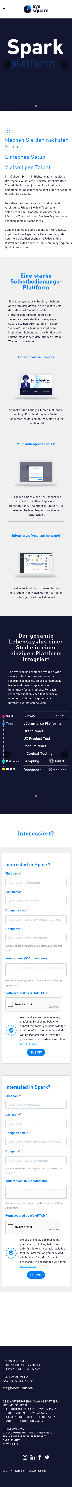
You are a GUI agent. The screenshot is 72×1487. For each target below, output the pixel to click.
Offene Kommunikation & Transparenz (28, 1432)
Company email (16, 910)
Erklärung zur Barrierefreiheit (24, 1436)
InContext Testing (38, 753)
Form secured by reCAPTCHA (26, 993)
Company (12, 928)
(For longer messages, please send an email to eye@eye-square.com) (34, 983)
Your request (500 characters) (26, 958)
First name (12, 873)
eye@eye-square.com (18, 1388)
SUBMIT (36, 1052)
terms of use (28, 1043)
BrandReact (33, 731)
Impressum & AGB (13, 1428)
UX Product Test (36, 738)
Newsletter (11, 1444)
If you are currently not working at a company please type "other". (33, 948)
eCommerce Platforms (42, 723)
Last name (12, 892)
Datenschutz (11, 1440)
